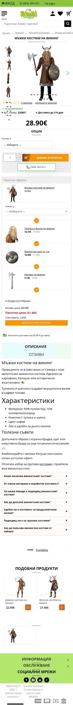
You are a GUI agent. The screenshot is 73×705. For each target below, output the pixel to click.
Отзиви (36, 354)
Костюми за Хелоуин (39, 32)
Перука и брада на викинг (39, 228)
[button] (19, 73)
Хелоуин (19, 32)
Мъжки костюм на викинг (39, 187)
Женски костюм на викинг (50, 602)
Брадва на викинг (34, 274)
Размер (5, 138)
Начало (6, 32)
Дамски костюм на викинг (16, 602)
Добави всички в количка (36, 322)
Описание (36, 346)
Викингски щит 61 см (36, 251)
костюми (46, 464)
